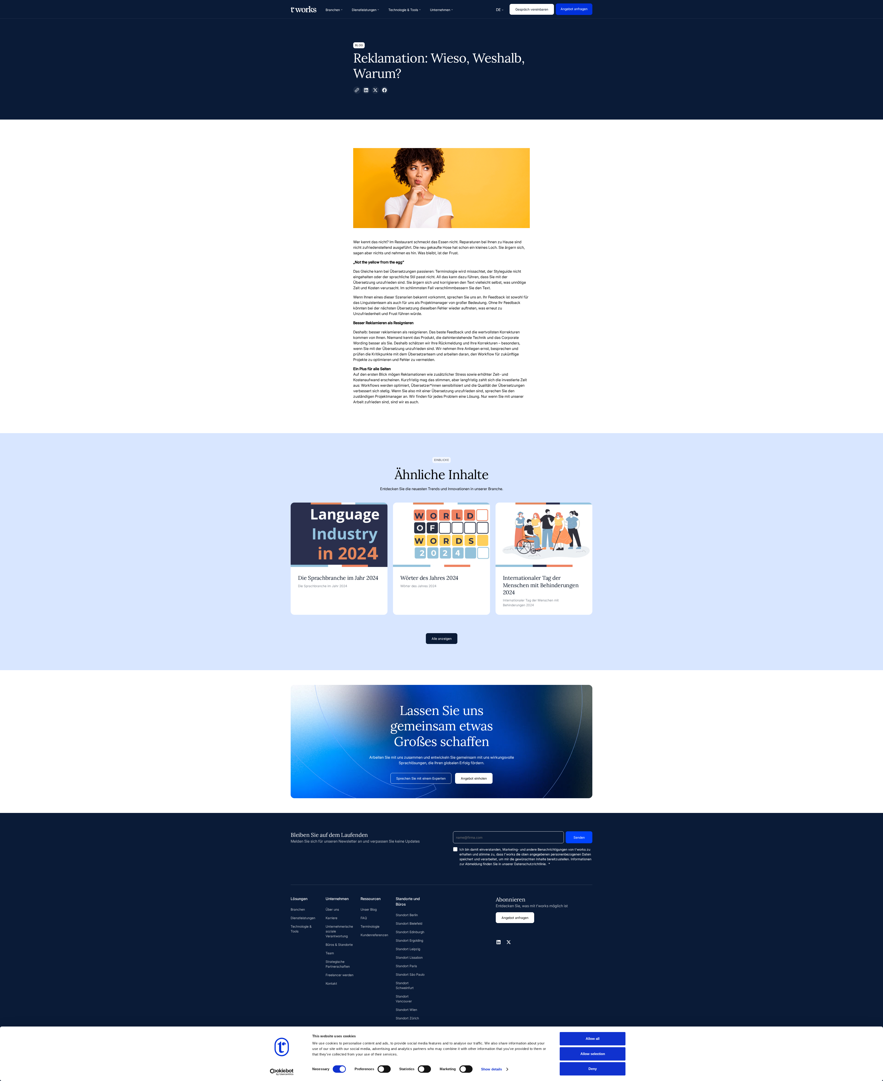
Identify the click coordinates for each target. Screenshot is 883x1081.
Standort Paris (406, 966)
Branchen (298, 909)
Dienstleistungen (303, 918)
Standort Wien (406, 1010)
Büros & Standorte (339, 945)
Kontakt (331, 983)
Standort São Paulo (410, 974)
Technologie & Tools (301, 928)
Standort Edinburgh (410, 932)
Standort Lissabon (409, 957)
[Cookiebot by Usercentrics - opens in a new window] (282, 1072)
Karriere (331, 918)
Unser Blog (369, 909)
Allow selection (592, 1054)
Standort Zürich (407, 1018)
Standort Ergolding (409, 940)
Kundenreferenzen (374, 935)
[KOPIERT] (357, 90)
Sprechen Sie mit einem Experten (421, 778)
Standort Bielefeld (409, 923)
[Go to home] (303, 9)
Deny (592, 1069)
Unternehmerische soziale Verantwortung (339, 931)
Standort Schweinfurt (405, 985)
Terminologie (370, 926)
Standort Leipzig (408, 949)
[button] (334, 10)
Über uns (332, 909)
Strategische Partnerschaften (338, 964)
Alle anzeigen (442, 639)
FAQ (364, 918)
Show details (491, 1069)
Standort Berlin (407, 915)
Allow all (592, 1039)
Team (330, 953)
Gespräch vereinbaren (531, 9)
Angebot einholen (474, 778)
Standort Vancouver (404, 998)
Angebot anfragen (574, 9)
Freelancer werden (339, 975)
